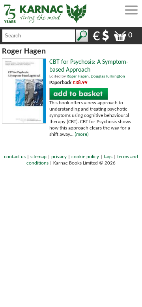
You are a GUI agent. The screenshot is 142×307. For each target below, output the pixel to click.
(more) (82, 134)
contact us (15, 156)
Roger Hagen (78, 76)
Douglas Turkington (108, 76)
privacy (59, 156)
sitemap (38, 156)
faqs (108, 156)
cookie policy (85, 156)
